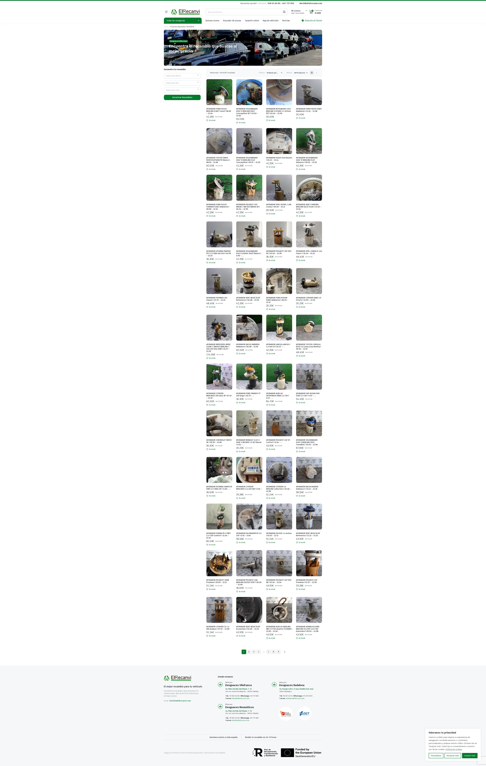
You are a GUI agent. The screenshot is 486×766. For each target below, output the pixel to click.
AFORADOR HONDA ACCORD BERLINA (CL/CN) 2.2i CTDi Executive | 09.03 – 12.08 (307, 628)
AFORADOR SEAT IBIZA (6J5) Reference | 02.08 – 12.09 (248, 299)
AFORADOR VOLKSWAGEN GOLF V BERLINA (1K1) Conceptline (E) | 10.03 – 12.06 (247, 112)
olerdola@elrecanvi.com (310, 3)
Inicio (166, 27)
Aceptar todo (469, 755)
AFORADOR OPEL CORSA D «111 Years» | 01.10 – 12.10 (309, 252)
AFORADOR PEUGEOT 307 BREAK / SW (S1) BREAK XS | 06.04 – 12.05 (248, 206)
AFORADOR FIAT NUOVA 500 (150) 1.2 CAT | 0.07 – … (307, 394)
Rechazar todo (453, 755)
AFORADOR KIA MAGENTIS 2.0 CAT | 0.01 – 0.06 (248, 534)
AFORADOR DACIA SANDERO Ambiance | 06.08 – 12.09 (248, 345)
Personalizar (436, 755)
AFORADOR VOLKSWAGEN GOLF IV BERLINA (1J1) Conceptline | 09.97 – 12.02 (248, 160)
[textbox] (174, 75)
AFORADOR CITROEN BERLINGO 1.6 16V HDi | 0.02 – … (249, 488)
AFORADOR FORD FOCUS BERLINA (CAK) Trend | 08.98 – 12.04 (218, 111)
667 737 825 (288, 3)
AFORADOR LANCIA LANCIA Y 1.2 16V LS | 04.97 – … (278, 345)
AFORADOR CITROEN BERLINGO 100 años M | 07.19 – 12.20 (218, 395)
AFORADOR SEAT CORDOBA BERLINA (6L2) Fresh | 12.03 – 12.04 (308, 206)
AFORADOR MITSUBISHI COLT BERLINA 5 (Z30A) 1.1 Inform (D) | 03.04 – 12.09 (278, 111)
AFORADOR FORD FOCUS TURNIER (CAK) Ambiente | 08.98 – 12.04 (217, 206)
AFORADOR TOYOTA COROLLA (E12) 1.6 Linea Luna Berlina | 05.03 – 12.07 (308, 346)
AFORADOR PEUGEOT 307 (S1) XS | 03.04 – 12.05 (278, 252)
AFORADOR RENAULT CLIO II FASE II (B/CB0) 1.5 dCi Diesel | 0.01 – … (248, 442)
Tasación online (252, 20)
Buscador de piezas (232, 20)
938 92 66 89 (274, 3)
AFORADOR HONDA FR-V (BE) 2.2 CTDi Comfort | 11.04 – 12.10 (218, 535)
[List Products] (316, 73)
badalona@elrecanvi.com (295, 698)
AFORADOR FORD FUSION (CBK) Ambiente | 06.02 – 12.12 (277, 300)
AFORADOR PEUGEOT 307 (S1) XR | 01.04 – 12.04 (278, 581)
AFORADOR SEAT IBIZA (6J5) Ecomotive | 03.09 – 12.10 (248, 627)
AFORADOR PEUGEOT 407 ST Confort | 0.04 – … (278, 441)
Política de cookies (454, 749)
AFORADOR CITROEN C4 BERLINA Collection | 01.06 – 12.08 (278, 488)
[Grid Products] (312, 73)
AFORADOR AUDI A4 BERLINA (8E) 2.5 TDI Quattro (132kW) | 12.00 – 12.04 (279, 628)
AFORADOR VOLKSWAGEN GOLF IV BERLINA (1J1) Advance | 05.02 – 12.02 (306, 160)
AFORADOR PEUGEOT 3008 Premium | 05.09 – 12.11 (217, 581)
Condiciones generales (194, 753)
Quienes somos (212, 20)
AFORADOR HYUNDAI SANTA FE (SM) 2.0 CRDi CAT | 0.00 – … (219, 487)
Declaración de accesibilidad (214, 753)
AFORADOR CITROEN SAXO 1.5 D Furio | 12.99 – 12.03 (308, 299)
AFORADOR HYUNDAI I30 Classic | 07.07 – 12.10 (216, 299)
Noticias (286, 20)
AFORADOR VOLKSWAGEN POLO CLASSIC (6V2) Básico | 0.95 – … (248, 253)
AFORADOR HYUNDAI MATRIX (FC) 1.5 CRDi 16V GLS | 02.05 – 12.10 (218, 253)
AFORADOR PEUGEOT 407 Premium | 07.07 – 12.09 (306, 581)
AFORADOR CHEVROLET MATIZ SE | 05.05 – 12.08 (219, 441)
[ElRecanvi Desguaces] (185, 11)
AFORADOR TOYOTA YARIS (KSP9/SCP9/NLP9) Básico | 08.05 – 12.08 (218, 160)
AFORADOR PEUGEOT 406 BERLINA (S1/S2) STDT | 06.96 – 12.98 (248, 582)
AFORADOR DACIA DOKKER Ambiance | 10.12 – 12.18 (307, 487)
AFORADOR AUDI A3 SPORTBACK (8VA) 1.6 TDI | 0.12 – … (277, 395)
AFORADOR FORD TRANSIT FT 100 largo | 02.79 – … (248, 394)
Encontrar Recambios (182, 97)
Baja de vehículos (271, 20)
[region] (453, 744)
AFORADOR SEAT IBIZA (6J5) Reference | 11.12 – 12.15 (308, 534)
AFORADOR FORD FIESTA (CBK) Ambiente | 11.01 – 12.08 (309, 110)
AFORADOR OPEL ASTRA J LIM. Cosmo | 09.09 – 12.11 (279, 205)
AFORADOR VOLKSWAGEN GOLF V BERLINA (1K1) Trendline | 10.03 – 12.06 (307, 442)
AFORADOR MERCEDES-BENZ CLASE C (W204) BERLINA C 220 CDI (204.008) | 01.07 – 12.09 (218, 347)
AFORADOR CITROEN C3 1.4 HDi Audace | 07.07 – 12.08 (217, 627)
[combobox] (182, 75)
